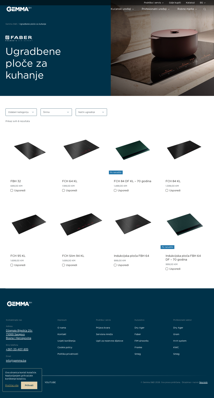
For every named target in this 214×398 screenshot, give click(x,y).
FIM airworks (142, 341)
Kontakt (61, 334)
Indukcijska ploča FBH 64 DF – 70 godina (183, 257)
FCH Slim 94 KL (73, 255)
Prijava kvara (103, 327)
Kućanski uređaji (121, 8)
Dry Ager (139, 327)
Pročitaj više (11, 385)
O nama (61, 327)
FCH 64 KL (69, 181)
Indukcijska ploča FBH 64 (131, 255)
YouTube (50, 382)
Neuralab (203, 382)
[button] (21, 112)
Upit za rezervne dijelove (109, 341)
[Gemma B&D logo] (18, 9)
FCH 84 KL (173, 181)
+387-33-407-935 (17, 349)
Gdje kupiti (175, 2)
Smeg (138, 354)
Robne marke (186, 8)
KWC (176, 347)
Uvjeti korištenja (66, 341)
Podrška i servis (153, 2)
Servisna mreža (104, 334)
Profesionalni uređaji (154, 8)
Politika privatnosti (67, 354)
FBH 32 (15, 181)
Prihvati (29, 385)
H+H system (179, 341)
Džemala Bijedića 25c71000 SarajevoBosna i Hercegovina (19, 334)
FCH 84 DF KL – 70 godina (132, 181)
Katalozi (190, 2)
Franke (138, 347)
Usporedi (19, 190)
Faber (138, 334)
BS (202, 2)
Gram (176, 334)
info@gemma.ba (16, 360)
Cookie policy (64, 347)
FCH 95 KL (18, 255)
